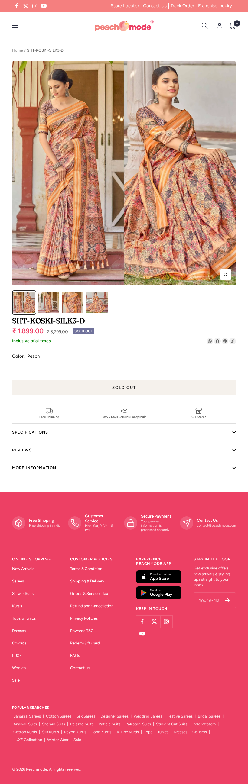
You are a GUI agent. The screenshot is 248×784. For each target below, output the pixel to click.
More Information (34, 468)
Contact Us (155, 5)
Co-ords (19, 643)
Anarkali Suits (25, 724)
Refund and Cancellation (91, 606)
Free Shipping (49, 416)
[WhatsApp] (210, 341)
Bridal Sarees (209, 716)
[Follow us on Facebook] (16, 6)
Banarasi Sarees (27, 716)
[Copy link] (232, 341)
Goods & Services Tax (89, 593)
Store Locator (125, 5)
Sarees (18, 581)
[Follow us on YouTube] (43, 6)
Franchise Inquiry (215, 5)
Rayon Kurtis (75, 732)
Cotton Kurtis (25, 732)
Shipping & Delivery (87, 581)
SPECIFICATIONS (30, 432)
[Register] (227, 600)
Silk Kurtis (50, 732)
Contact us (80, 668)
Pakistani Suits (138, 724)
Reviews (22, 450)
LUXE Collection (27, 739)
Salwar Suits (23, 593)
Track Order (182, 5)
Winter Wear (57, 739)
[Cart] (233, 26)
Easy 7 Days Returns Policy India (124, 416)
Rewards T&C (81, 630)
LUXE (17, 655)
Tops (148, 732)
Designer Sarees (114, 716)
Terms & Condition (86, 568)
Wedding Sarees (148, 716)
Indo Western (204, 724)
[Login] (219, 25)
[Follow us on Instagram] (34, 6)
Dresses (19, 630)
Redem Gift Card (85, 643)
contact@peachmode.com (216, 526)
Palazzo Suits (81, 724)
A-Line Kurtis (127, 732)
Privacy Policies (84, 618)
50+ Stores (198, 416)
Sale (16, 680)
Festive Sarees (180, 716)
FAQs (75, 655)
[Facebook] (217, 341)
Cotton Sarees (58, 716)
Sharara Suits (53, 724)
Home (17, 50)
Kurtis (17, 606)
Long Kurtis (101, 732)
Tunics (163, 732)
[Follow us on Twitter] (25, 6)
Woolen (19, 668)
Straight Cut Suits (171, 724)
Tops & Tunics (24, 618)
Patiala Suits (109, 724)
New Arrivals (23, 568)
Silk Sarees (86, 716)
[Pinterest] (225, 341)
